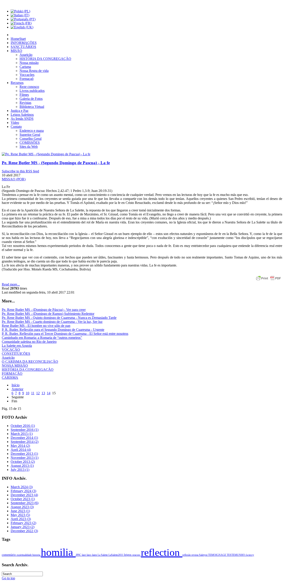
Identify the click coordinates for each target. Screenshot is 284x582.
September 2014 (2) (24, 442)
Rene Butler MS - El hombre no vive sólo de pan (36, 325)
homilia (58, 552)
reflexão (186, 554)
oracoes (136, 554)
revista (195, 554)
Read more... (11, 284)
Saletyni (203, 554)
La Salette (103, 554)
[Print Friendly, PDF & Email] (268, 280)
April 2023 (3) (21, 519)
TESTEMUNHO (236, 554)
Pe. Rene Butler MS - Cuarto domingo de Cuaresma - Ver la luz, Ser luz (52, 322)
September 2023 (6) (24, 503)
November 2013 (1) (24, 458)
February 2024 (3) (23, 491)
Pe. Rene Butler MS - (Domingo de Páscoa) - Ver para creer (44, 310)
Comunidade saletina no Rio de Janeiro (29, 341)
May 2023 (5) (20, 515)
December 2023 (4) (24, 495)
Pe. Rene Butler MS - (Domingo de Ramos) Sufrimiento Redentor (48, 314)
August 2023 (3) (22, 507)
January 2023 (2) (22, 527)
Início (16, 385)
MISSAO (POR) (14, 179)
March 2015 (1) (22, 434)
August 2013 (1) (22, 466)
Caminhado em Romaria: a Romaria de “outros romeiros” (42, 337)
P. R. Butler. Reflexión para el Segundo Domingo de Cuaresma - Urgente (53, 329)
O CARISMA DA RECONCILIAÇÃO (30, 361)
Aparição (8, 357)
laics (89, 554)
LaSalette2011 (116, 554)
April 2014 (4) (21, 450)
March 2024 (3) (22, 487)
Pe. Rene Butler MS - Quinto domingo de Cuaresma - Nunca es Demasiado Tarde (59, 318)
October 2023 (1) (23, 499)
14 (48, 393)
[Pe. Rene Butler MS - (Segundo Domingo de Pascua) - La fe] (46, 154)
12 (38, 393)
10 (27, 393)
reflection (161, 552)
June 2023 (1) (20, 511)
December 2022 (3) (24, 531)
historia (36, 554)
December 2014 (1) (24, 438)
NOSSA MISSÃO (15, 365)
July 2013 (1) (20, 470)
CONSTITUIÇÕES (16, 353)
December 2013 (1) (24, 454)
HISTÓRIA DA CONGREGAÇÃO (27, 369)
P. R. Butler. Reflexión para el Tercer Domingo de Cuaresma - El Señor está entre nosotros (65, 333)
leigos (128, 554)
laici (84, 554)
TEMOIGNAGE (217, 554)
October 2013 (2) (23, 462)
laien (95, 554)
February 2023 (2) (23, 523)
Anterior (17, 389)
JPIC (79, 554)
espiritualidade (24, 554)
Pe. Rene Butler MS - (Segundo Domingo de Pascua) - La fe (56, 162)
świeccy (250, 554)
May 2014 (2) (20, 446)
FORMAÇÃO (12, 373)
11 (32, 393)
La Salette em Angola (17, 345)
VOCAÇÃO (11, 349)
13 (43, 393)
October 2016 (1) (23, 426)
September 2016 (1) (24, 430)
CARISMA (10, 377)
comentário (9, 554)
